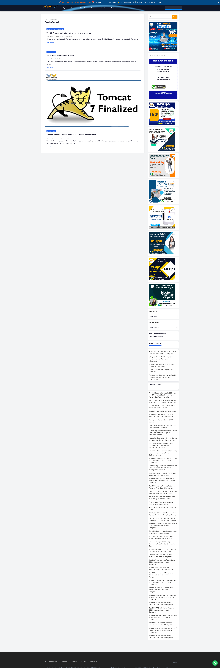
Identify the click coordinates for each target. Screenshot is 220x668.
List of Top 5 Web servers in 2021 (60, 56)
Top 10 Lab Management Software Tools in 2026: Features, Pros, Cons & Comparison (163, 582)
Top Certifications (51, 662)
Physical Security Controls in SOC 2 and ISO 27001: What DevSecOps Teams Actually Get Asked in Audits (163, 395)
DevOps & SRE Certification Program (76, 2)
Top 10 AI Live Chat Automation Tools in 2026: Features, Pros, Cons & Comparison (163, 526)
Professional (94, 662)
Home (46, 19)
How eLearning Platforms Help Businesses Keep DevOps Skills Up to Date (162, 544)
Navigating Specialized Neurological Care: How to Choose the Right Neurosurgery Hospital (161, 445)
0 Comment (69, 36)
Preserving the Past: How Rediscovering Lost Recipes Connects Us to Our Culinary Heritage (163, 453)
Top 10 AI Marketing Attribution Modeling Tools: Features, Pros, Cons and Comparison (163, 617)
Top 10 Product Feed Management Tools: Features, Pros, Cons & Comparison (161, 590)
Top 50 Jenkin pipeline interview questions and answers (69, 33)
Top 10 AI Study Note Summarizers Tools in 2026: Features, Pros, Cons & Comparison (163, 460)
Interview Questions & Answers (55, 29)
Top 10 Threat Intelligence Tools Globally (163, 411)
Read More (50, 42)
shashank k (49, 59)
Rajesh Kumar (49, 36)
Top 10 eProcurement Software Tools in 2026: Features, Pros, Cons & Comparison (162, 562)
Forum (74, 662)
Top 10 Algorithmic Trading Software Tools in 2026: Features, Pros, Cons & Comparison (162, 481)
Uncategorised (51, 51)
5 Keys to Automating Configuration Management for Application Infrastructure (161, 359)
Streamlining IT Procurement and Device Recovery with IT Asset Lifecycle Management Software (163, 468)
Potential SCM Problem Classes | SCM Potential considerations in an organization (162, 377)
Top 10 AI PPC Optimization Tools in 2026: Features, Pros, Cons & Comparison (161, 610)
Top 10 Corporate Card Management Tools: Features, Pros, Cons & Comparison (161, 575)
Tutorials (65, 662)
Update (83, 662)
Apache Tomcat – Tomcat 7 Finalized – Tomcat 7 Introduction (71, 135)
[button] (215, 663)
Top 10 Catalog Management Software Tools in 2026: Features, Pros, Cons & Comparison (162, 597)
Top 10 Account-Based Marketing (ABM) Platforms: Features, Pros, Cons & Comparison (163, 630)
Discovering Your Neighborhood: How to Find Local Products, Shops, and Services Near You (163, 433)
